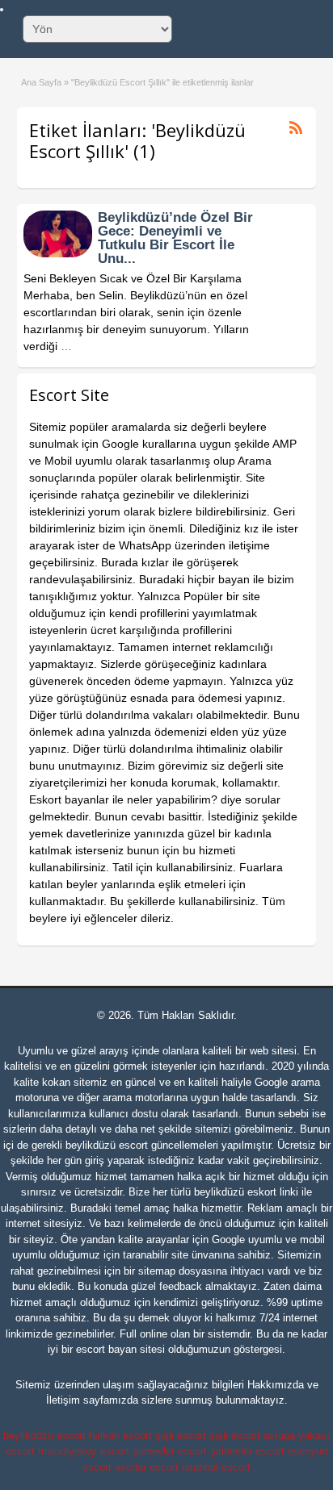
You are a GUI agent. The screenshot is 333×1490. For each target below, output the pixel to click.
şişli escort (180, 1435)
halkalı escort (120, 1435)
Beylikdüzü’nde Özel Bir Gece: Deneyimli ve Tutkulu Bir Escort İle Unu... (175, 238)
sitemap (156, 1271)
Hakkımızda (275, 1385)
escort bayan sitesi (120, 1349)
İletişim (63, 1400)
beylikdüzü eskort (235, 1192)
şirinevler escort (170, 1451)
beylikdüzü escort (106, 1145)
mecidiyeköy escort (83, 1451)
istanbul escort (216, 1467)
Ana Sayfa (41, 82)
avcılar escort (147, 1467)
